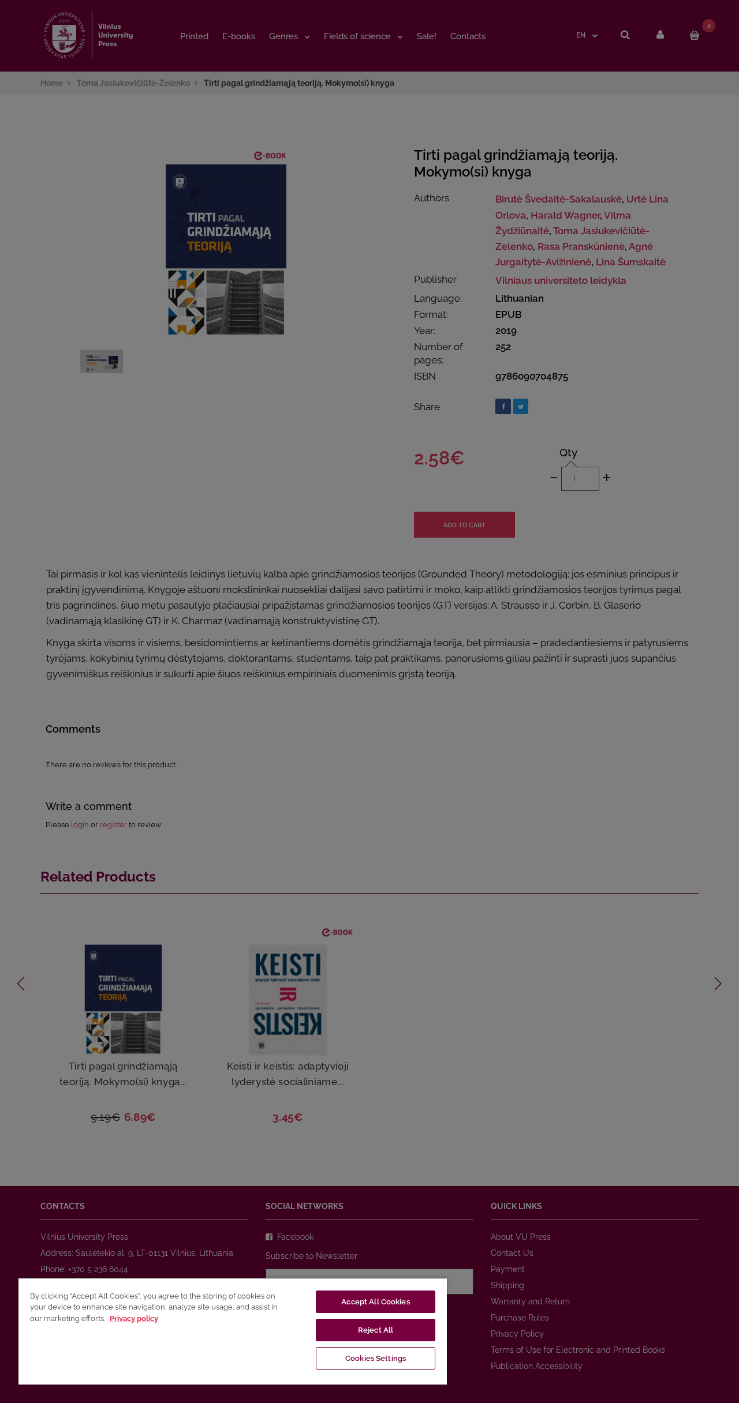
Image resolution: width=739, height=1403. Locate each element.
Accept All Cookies (375, 1301)
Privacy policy (134, 1318)
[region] (232, 1331)
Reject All (375, 1330)
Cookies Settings (375, 1358)
